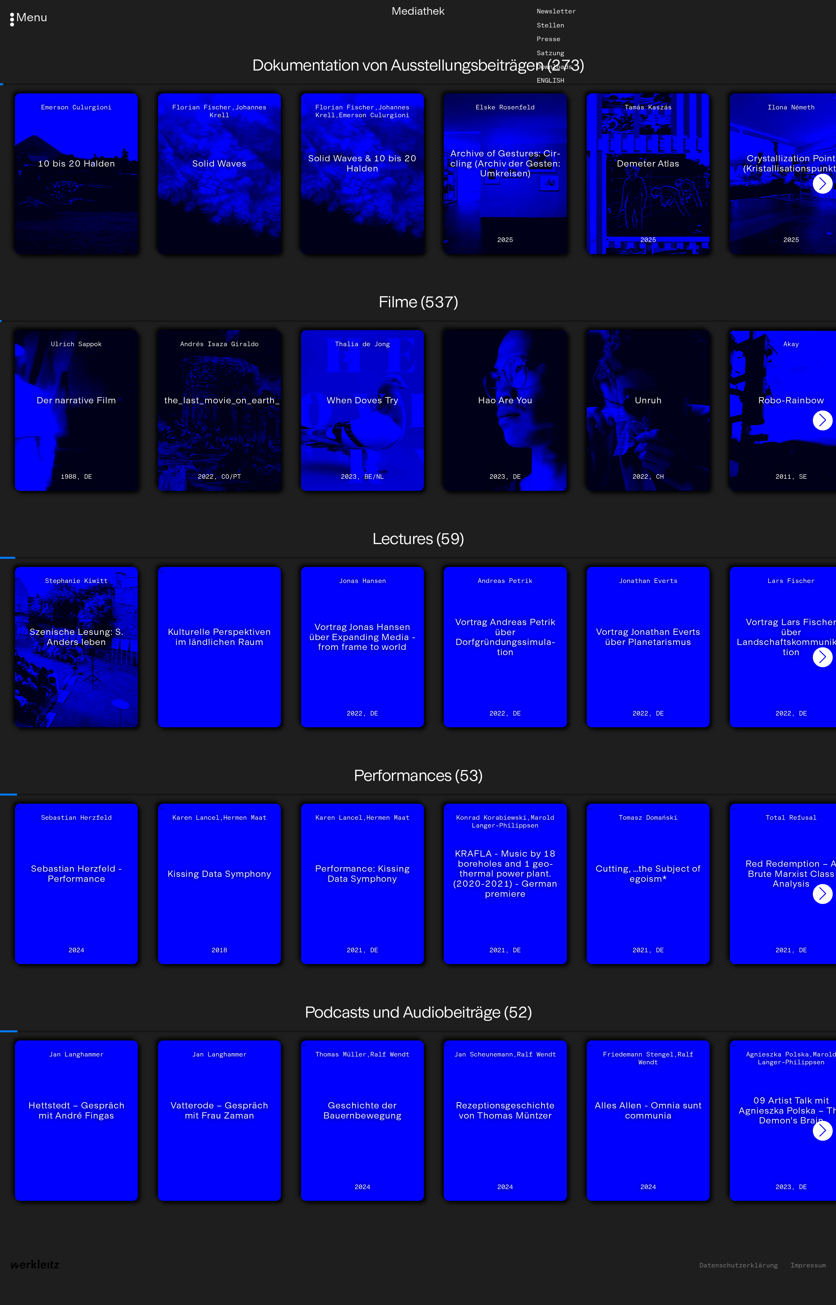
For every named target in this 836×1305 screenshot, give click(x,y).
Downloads (554, 67)
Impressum (808, 1265)
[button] (823, 184)
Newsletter (556, 11)
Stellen (550, 25)
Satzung (550, 52)
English (550, 80)
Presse (548, 39)
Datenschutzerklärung (738, 1265)
